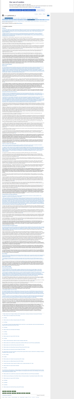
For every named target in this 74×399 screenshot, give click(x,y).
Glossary (6, 397)
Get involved (29, 18)
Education (36, 18)
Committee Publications (27, 21)
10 (21, 41)
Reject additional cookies (29, 10)
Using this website (22, 397)
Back (19, 315)
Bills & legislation (20, 19)
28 (25, 204)
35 (2, 259)
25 (13, 180)
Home (3, 18)
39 (33, 280)
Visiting (33, 18)
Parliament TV (37, 19)
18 (41, 119)
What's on (15, 19)
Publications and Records (21, 21)
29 (22, 212)
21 (7, 151)
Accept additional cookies (16, 10)
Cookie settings (40, 10)
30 (22, 219)
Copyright (26, 397)
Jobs (18, 397)
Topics (43, 19)
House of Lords (11, 19)
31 (22, 229)
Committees (25, 19)
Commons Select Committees (43, 21)
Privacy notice (29, 397)
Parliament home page (8, 21)
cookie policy (37, 7)
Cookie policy (33, 397)
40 (35, 297)
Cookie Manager (37, 397)
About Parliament (23, 18)
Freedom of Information (14, 397)
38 (38, 277)
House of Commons (5, 19)
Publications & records (31, 19)
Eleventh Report (19, 23)
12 (41, 53)
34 (29, 239)
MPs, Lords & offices (16, 18)
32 (40, 234)
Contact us (9, 397)
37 (37, 275)
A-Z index (3, 397)
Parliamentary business (8, 18)
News (41, 19)
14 (34, 75)
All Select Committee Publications (35, 21)
